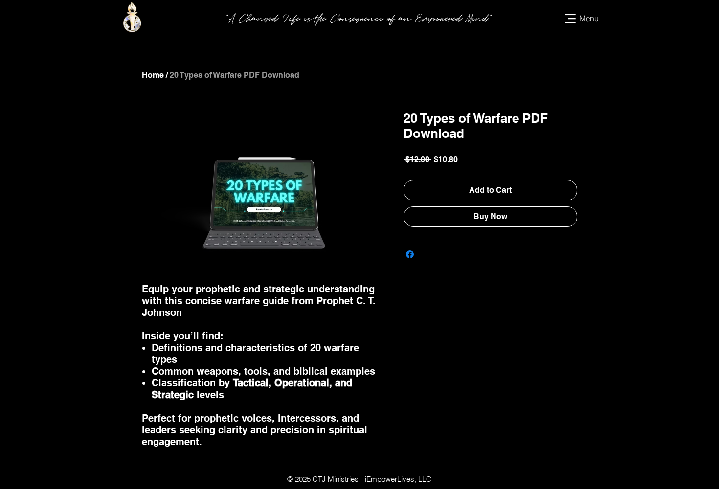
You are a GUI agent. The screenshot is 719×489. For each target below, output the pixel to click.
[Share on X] (428, 254)
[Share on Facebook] (410, 254)
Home (153, 75)
